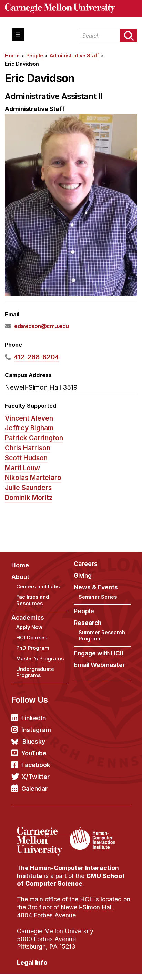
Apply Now (29, 627)
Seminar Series (98, 597)
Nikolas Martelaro (33, 477)
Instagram (36, 729)
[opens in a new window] (42, 831)
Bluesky (33, 741)
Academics (27, 617)
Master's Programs (40, 659)
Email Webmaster (99, 664)
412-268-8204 (36, 357)
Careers (86, 563)
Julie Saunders (28, 487)
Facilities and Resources (32, 600)
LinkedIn (33, 718)
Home (12, 55)
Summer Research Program (102, 635)
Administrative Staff (74, 55)
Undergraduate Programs (35, 672)
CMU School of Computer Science (70, 879)
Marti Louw (22, 468)
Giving (83, 575)
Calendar (34, 788)
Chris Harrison (27, 448)
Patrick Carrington (34, 438)
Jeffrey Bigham (29, 428)
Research (87, 622)
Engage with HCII (98, 653)
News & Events (96, 587)
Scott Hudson (26, 458)
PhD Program (32, 648)
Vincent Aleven (29, 418)
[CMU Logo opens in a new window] (71, 8)
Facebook (35, 765)
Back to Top (107, 960)
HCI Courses (31, 637)
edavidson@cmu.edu (41, 325)
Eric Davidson (22, 64)
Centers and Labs (38, 586)
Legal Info (32, 962)
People (34, 55)
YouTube (34, 753)
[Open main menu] (18, 34)
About (20, 576)
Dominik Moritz (28, 497)
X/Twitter (35, 776)
